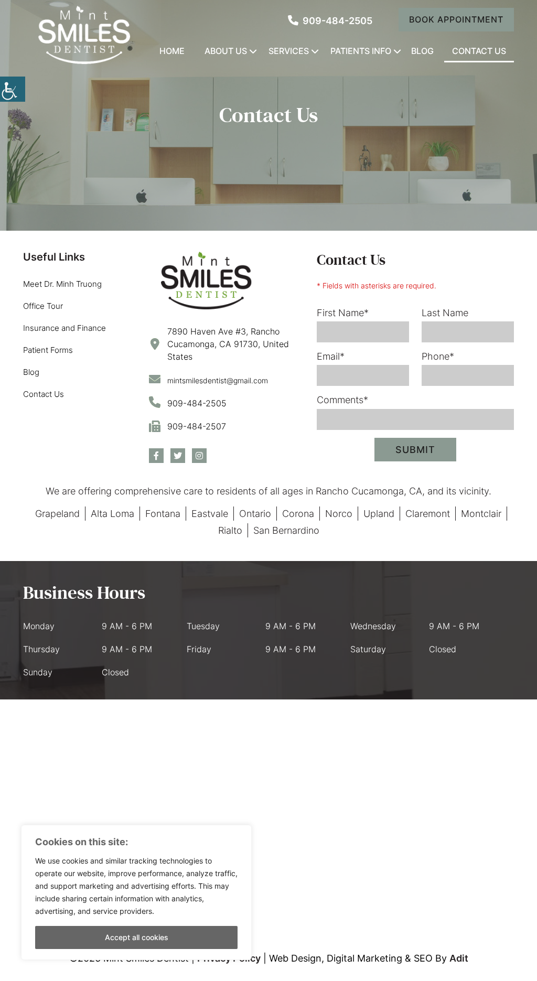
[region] (136, 892)
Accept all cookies (136, 937)
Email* (331, 356)
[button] (330, 20)
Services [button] (288, 51)
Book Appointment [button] (456, 19)
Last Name (445, 312)
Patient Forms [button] (48, 350)
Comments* (342, 399)
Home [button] (172, 51)
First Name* (343, 312)
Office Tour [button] (43, 306)
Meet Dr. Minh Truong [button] (62, 284)
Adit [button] (458, 958)
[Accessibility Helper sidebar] (12, 89)
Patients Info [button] (360, 51)
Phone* (438, 356)
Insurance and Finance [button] (64, 328)
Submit (415, 449)
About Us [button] (226, 51)
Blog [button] (422, 51)
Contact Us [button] (479, 51)
